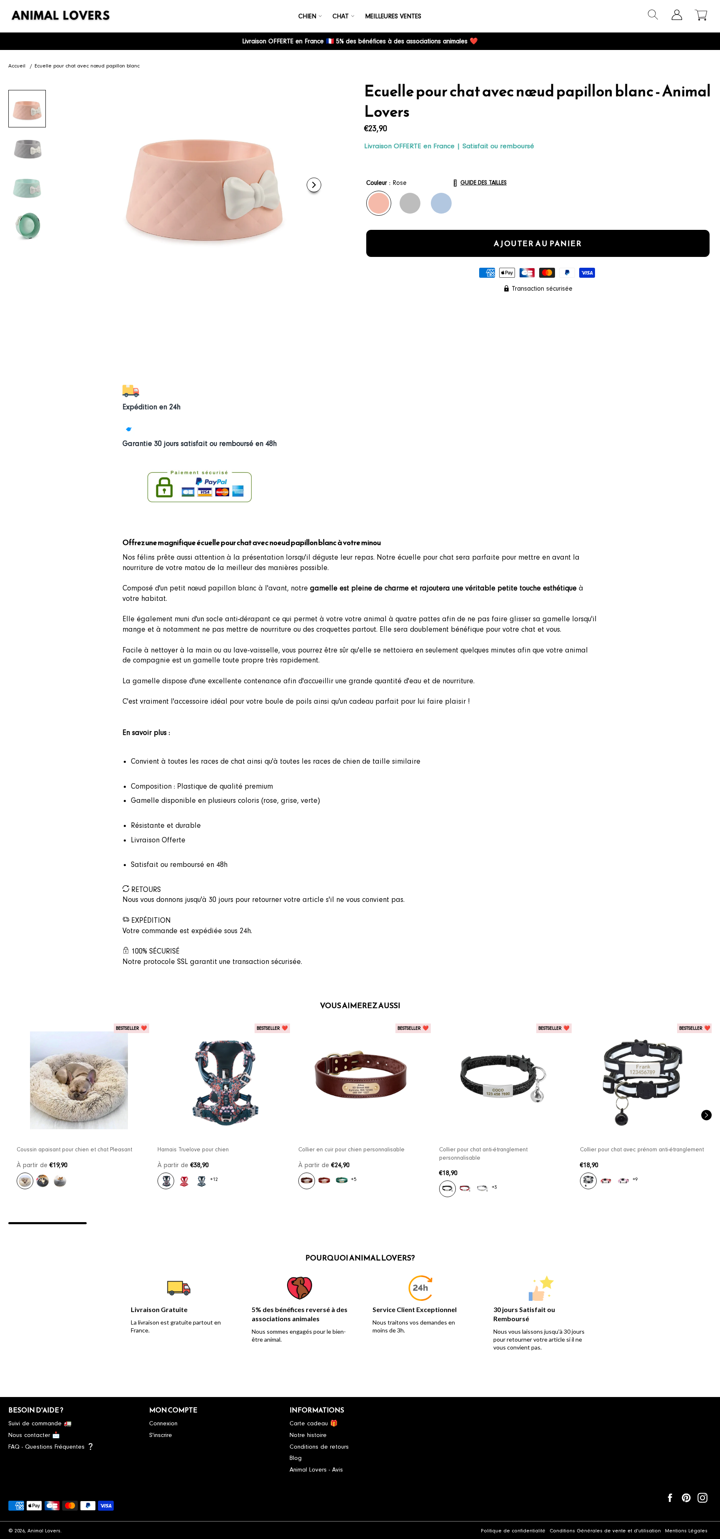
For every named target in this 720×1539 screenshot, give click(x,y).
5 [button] (360, 1223)
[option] (78, 1111)
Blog (296, 1458)
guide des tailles (483, 182)
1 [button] (47, 1223)
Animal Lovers (44, 1531)
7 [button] (516, 1223)
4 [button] (282, 1223)
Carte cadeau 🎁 (314, 1423)
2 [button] (126, 1223)
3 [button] (204, 1223)
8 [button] (594, 1223)
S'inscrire (160, 1435)
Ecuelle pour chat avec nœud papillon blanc (87, 66)
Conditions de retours (319, 1446)
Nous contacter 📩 (34, 1435)
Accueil (16, 66)
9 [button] (672, 1223)
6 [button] (438, 1223)
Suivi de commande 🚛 (40, 1423)
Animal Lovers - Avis (316, 1469)
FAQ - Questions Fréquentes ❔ (51, 1446)
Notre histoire (308, 1435)
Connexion (163, 1423)
